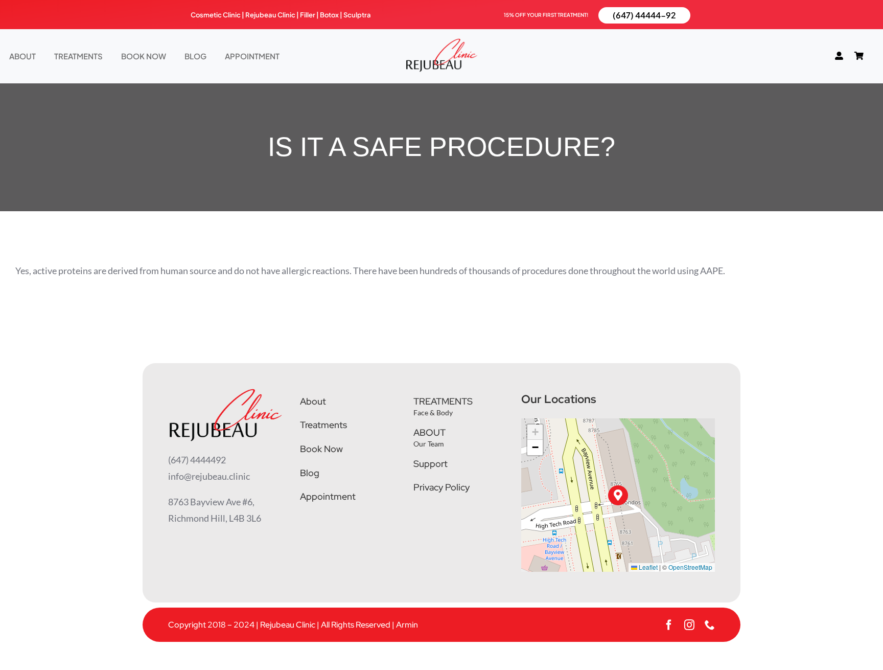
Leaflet (647, 567)
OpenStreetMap (690, 567)
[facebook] (669, 625)
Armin (407, 624)
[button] (618, 495)
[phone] (710, 625)
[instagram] (689, 625)
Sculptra (357, 15)
